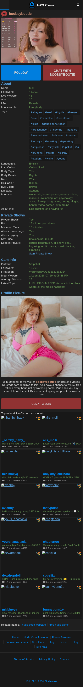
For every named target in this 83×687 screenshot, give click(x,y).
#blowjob (73, 112)
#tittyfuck (53, 146)
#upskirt (67, 146)
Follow (21, 72)
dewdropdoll (11, 575)
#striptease (37, 146)
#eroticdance (39, 129)
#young (60, 158)
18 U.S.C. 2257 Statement (41, 681)
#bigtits (59, 112)
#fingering (56, 129)
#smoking (51, 141)
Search (64, 642)
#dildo (34, 123)
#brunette (37, 152)
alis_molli (50, 440)
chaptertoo (51, 541)
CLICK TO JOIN (41, 403)
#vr (77, 146)
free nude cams (59, 624)
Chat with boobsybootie (62, 72)
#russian (71, 135)
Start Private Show (40, 253)
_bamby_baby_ (13, 440)
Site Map (41, 646)
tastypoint (50, 508)
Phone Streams (61, 637)
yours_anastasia (14, 541)
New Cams (38, 642)
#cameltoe (46, 118)
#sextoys (36, 141)
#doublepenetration (53, 123)
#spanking (66, 141)
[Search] (78, 5)
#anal (48, 112)
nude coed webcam (34, 624)
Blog (75, 642)
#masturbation (39, 135)
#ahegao (36, 112)
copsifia (49, 575)
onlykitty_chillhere (56, 474)
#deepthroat (63, 118)
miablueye (9, 609)
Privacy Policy (47, 659)
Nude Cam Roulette (36, 637)
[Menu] (4, 5)
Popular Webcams (16, 642)
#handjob (71, 129)
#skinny (62, 152)
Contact (64, 659)
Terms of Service (24, 659)
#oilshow (57, 135)
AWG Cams (45, 5)
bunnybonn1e (53, 609)
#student (36, 158)
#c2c (34, 118)
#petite (50, 152)
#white (49, 158)
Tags (52, 642)
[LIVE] (41, 40)
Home (15, 637)
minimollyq (10, 474)
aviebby (8, 508)
